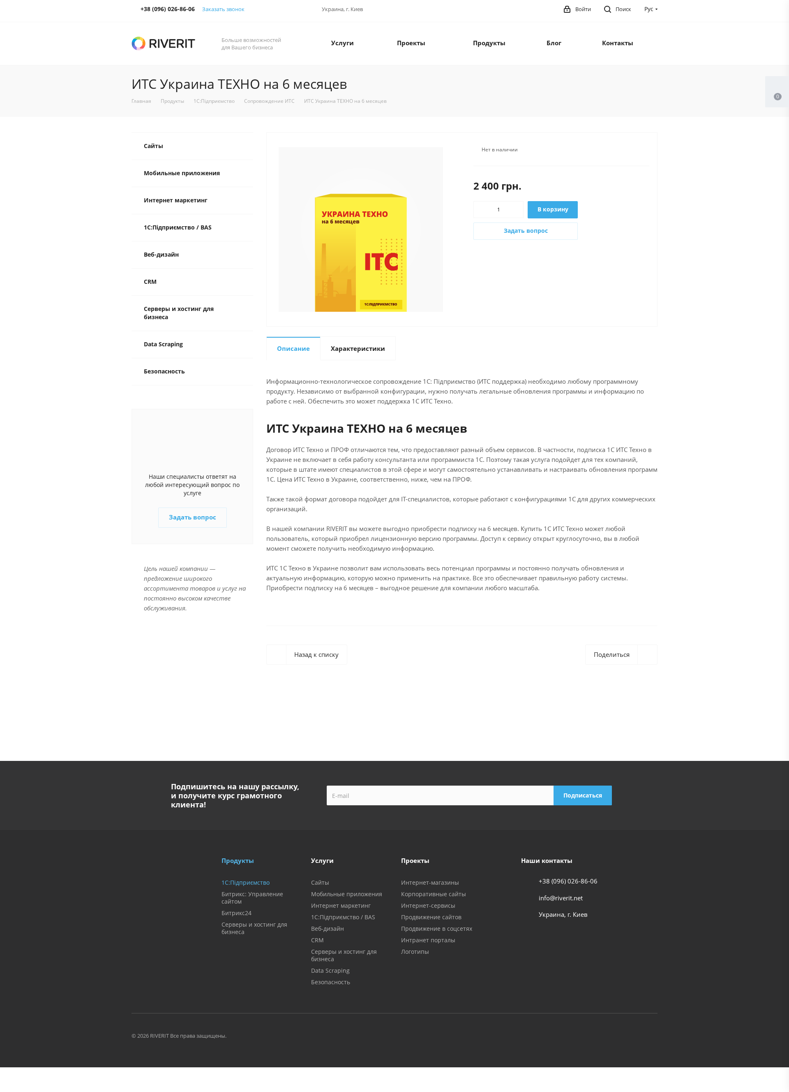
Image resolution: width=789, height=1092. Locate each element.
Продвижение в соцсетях (436, 928)
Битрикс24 (236, 913)
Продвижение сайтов (431, 917)
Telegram (627, 1037)
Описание (293, 348)
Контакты (617, 43)
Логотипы (415, 951)
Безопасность (164, 371)
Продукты (489, 43)
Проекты (411, 43)
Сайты (153, 146)
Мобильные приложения (182, 173)
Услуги (342, 43)
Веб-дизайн (161, 254)
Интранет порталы (428, 940)
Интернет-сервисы (428, 905)
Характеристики (358, 348)
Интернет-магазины (430, 882)
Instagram (606, 1037)
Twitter (586, 1037)
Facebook (565, 1037)
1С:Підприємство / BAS (178, 227)
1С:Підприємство (245, 882)
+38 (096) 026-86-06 (568, 881)
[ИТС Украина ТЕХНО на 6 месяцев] (361, 229)
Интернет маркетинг (176, 200)
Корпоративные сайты (433, 894)
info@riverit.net (561, 898)
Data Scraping (163, 344)
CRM (150, 281)
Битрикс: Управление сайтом (252, 897)
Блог (554, 43)
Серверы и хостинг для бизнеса (179, 313)
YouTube (648, 1037)
